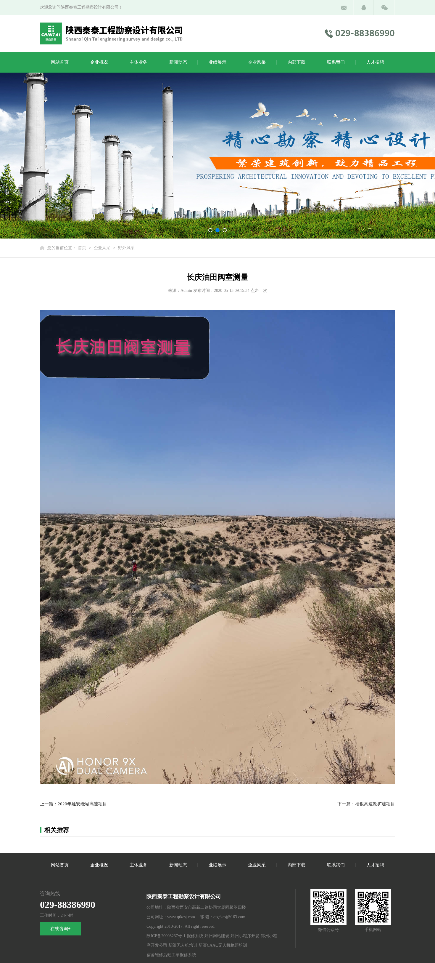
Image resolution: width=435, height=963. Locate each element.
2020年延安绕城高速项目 (82, 804)
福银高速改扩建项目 (375, 804)
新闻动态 (178, 62)
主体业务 (138, 62)
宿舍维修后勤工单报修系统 (171, 955)
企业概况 (99, 62)
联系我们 (336, 62)
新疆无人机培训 (182, 945)
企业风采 (257, 62)
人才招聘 (375, 62)
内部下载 (296, 62)
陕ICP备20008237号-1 (166, 936)
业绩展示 (217, 62)
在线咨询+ (60, 928)
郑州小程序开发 (245, 936)
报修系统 (195, 936)
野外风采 (126, 248)
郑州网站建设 (216, 936)
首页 (82, 248)
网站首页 (60, 62)
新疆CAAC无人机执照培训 (223, 945)
